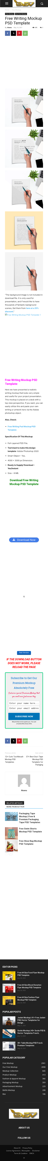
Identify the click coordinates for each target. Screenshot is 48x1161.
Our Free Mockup (21, 14)
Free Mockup (16, 10)
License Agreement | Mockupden (18, 1151)
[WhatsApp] (25, 33)
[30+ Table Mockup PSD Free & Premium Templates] (9, 1046)
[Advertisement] (24, 63)
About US (17, 1148)
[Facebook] (7, 33)
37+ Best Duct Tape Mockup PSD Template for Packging (34, 760)
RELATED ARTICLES (15, 803)
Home (7, 10)
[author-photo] (24, 787)
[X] (13, 33)
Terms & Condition (20, 1153)
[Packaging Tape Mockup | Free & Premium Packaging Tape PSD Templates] (11, 816)
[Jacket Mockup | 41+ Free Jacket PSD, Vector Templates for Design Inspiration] (9, 1020)
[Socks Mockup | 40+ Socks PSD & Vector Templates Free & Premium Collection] (9, 1033)
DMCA (31, 1153)
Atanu (9, 27)
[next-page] (10, 853)
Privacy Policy (27, 1148)
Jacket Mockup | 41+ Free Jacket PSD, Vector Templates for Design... (31, 1020)
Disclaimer (36, 1151)
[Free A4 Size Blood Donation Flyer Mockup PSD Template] (9, 988)
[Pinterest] (19, 33)
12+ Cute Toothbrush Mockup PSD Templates (14, 759)
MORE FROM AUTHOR (15, 807)
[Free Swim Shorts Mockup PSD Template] (11, 833)
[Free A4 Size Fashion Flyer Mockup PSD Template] (9, 1000)
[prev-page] (6, 853)
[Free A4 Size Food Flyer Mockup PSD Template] (9, 975)
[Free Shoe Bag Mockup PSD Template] (11, 846)
